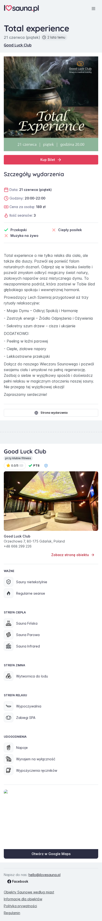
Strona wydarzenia (54, 412)
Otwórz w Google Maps (51, 854)
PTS (36, 465)
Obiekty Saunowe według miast (29, 892)
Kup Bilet (47, 160)
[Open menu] (93, 8)
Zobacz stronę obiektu (70, 555)
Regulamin (12, 913)
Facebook (20, 881)
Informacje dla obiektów (23, 899)
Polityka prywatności (20, 906)
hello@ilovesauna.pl (44, 875)
